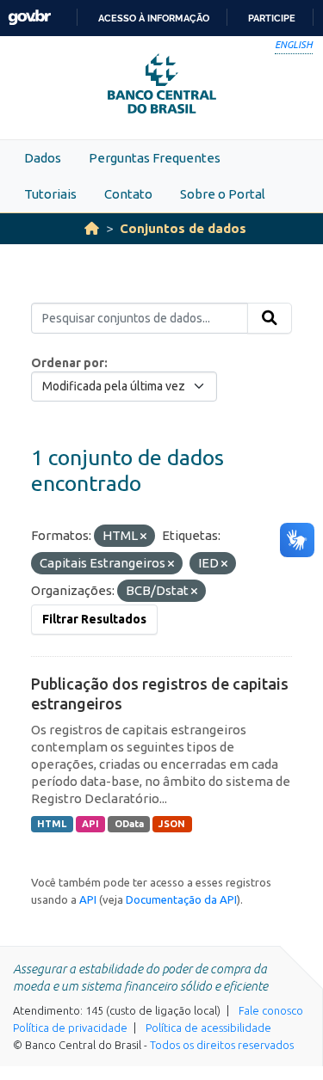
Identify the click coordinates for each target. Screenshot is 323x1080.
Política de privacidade (70, 1028)
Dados (42, 157)
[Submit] (269, 318)
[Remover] (143, 536)
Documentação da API (181, 899)
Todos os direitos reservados (222, 1045)
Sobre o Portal (222, 194)
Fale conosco (271, 1010)
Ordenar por (67, 363)
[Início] (91, 228)
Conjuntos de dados (183, 228)
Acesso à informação (153, 18)
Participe (271, 18)
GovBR (29, 17)
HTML (51, 824)
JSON (171, 824)
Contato (128, 194)
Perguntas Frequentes (155, 157)
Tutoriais (50, 194)
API (90, 824)
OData (129, 824)
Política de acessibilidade (208, 1028)
